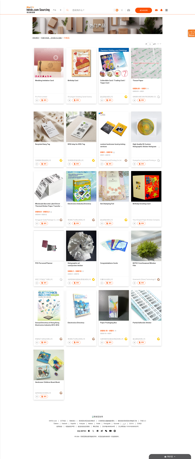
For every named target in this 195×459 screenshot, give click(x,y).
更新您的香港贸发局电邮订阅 (127, 421)
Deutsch (64, 423)
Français (82, 423)
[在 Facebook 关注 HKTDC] (89, 431)
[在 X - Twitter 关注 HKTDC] (93, 431)
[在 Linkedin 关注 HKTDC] (97, 431)
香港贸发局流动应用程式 (87, 421)
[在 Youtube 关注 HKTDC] (110, 431)
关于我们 (63, 421)
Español (73, 423)
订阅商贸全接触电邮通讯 (106, 421)
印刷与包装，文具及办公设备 (51, 38)
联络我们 (72, 421)
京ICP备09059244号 (108, 426)
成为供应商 (144, 10)
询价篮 (170, 457)
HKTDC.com (53, 421)
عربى (124, 423)
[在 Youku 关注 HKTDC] (115, 431)
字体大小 (143, 421)
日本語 (139, 423)
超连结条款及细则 (84, 426)
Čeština (56, 423)
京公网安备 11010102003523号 (128, 426)
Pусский (116, 423)
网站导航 (96, 426)
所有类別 (35, 38)
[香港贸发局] (97, 417)
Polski (98, 423)
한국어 (131, 423)
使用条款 (59, 426)
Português (107, 423)
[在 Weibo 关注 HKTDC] (102, 431)
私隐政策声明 (70, 426)
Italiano (90, 423)
